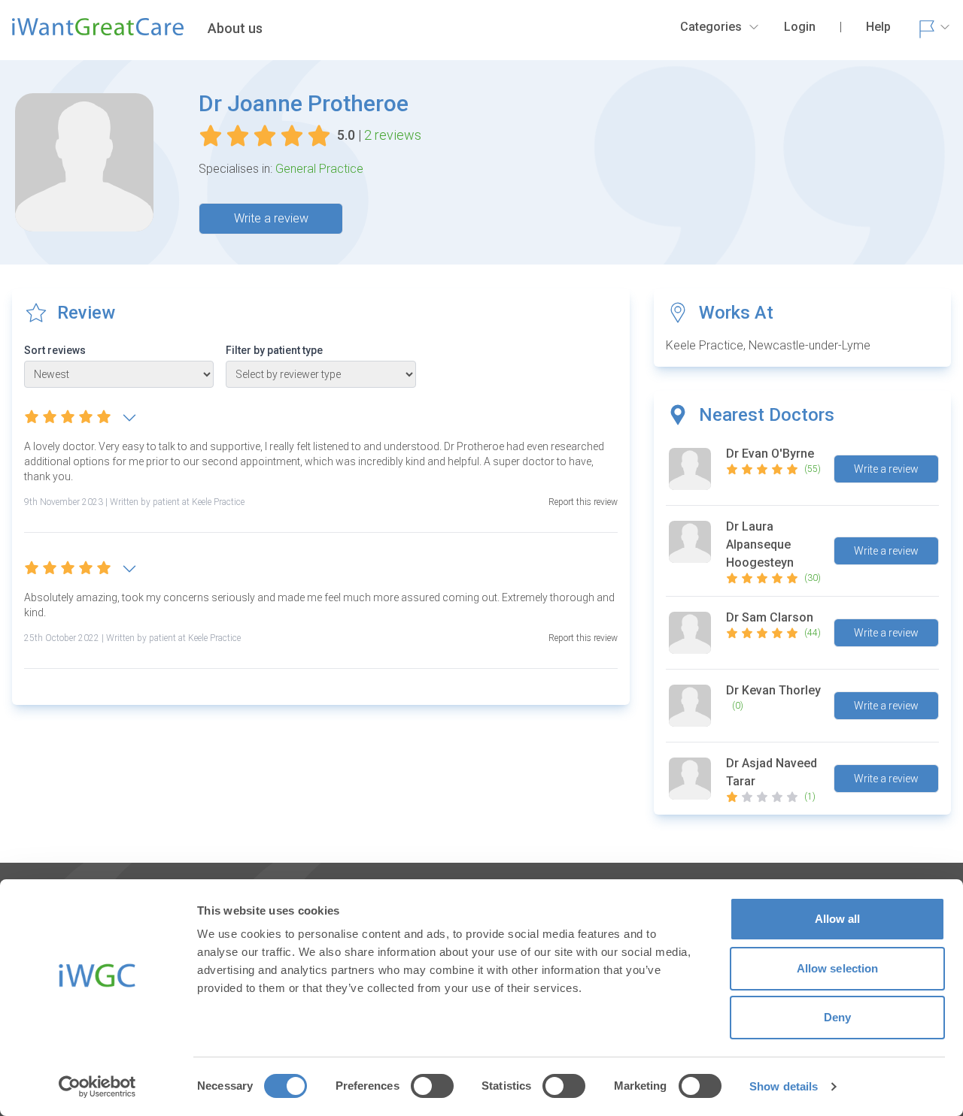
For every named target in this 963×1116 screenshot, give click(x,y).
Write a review (271, 218)
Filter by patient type (274, 350)
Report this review (583, 502)
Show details (783, 1086)
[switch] (432, 1086)
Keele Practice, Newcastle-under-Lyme (768, 345)
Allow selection (838, 968)
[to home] (98, 33)
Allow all (838, 918)
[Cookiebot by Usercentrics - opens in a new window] (97, 1086)
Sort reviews (55, 350)
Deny (837, 1017)
